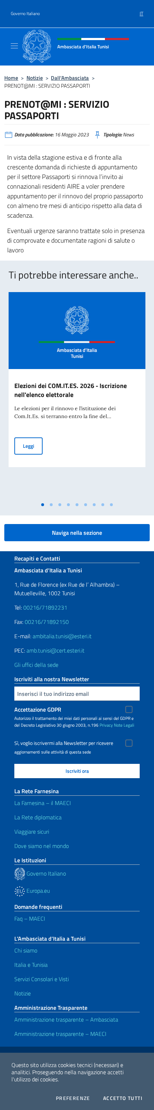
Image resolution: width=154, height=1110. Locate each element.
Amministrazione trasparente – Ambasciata (66, 1019)
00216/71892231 (45, 607)
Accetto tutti (123, 1098)
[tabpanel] (77, 395)
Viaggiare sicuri (31, 831)
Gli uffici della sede (36, 664)
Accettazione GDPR (37, 709)
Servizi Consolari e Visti (41, 979)
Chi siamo (25, 950)
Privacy (106, 725)
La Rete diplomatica (38, 817)
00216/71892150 (47, 621)
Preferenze (73, 1098)
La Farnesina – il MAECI (42, 803)
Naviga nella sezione (77, 532)
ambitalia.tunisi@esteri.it (62, 636)
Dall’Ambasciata (70, 78)
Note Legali (124, 725)
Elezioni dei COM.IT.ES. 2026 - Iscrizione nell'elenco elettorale (70, 390)
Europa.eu (37, 890)
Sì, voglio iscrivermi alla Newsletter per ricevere (63, 743)
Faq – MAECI (29, 918)
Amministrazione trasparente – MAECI (60, 1033)
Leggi (33, 446)
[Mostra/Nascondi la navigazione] (14, 46)
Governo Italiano (25, 13)
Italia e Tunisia (31, 964)
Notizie (35, 78)
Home (11, 78)
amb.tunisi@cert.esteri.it (56, 650)
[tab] (42, 504)
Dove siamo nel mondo (41, 846)
